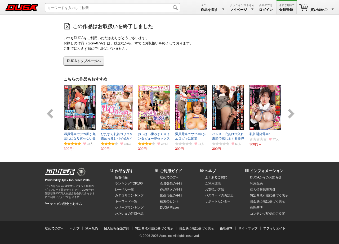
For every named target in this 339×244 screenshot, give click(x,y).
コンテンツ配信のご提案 (267, 213)
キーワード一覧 (126, 201)
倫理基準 (256, 207)
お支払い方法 (214, 189)
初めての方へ (169, 177)
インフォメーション (266, 171)
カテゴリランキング (129, 195)
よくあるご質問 (216, 177)
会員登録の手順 (171, 183)
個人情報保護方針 (262, 189)
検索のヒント (169, 201)
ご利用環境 (213, 183)
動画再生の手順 (171, 195)
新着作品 (121, 177)
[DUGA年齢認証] (60, 172)
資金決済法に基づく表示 (196, 228)
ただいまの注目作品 (129, 213)
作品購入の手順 (171, 189)
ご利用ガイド (171, 171)
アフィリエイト (274, 228)
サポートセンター (217, 201)
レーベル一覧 (124, 189)
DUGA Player (169, 207)
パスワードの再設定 (219, 195)
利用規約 (256, 183)
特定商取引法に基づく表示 (154, 228)
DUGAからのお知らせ (266, 177)
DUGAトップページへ (84, 61)
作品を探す (124, 171)
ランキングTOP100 (129, 183)
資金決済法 (267, 201)
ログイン (266, 10)
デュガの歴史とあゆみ (66, 204)
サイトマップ (247, 228)
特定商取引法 (269, 195)
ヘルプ (210, 171)
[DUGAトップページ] (21, 7)
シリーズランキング (129, 207)
